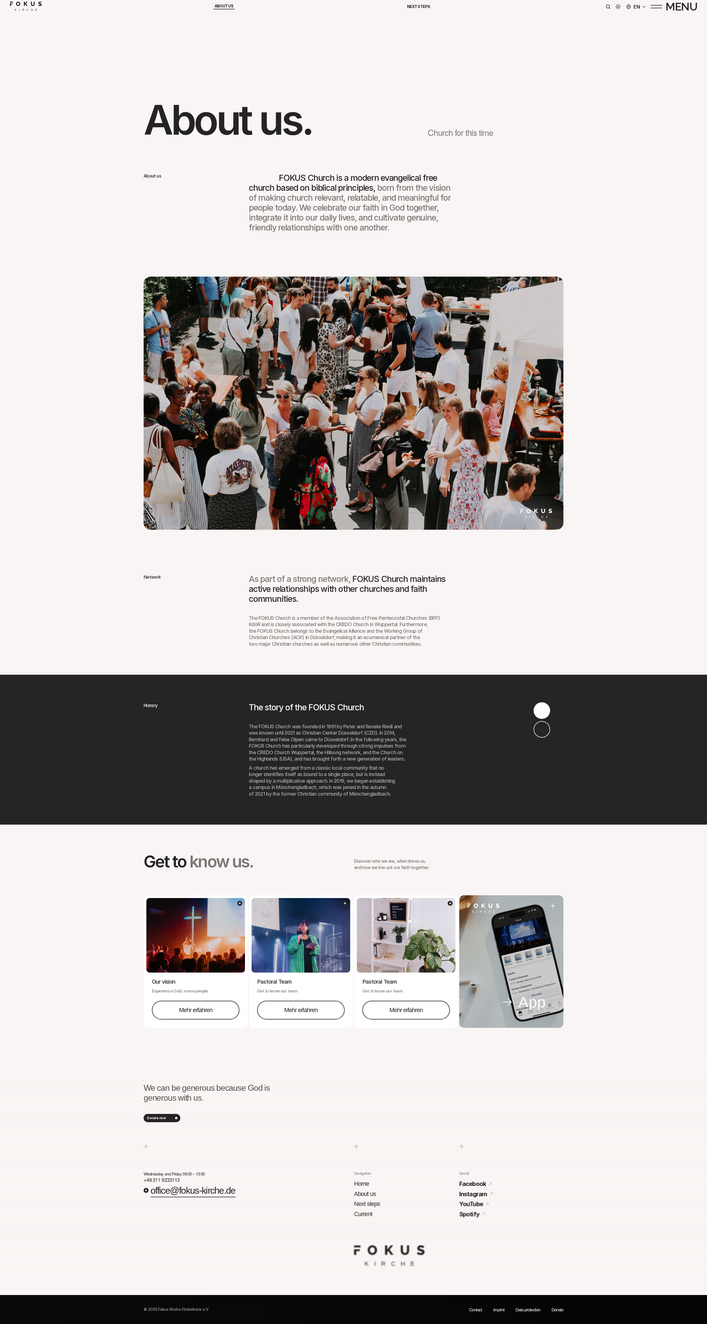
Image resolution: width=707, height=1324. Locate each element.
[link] (195, 1010)
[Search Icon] (608, 6)
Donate (557, 1309)
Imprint (499, 1309)
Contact (475, 1309)
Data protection (528, 1309)
